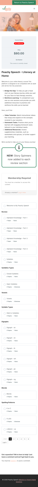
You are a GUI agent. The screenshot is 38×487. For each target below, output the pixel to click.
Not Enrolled (19, 43)
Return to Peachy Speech (24, 2)
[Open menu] (34, 8)
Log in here (22, 192)
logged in (13, 461)
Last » (5, 442)
